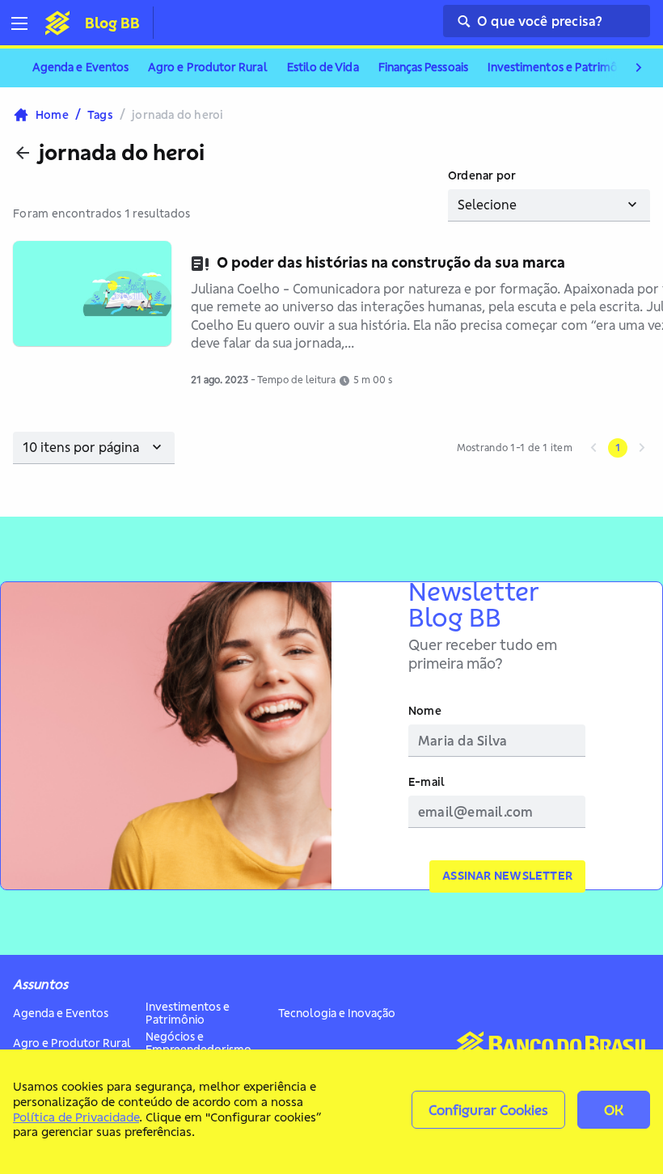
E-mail (426, 782)
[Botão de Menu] (26, 23)
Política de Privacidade (76, 1117)
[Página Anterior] (593, 448)
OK (613, 1109)
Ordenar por (482, 176)
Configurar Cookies (488, 1109)
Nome (424, 711)
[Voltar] (22, 153)
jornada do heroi (122, 152)
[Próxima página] (642, 448)
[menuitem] (80, 67)
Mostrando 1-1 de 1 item (514, 447)
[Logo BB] (57, 22)
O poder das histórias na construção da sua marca (391, 262)
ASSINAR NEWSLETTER (507, 875)
